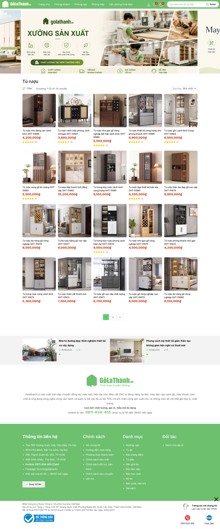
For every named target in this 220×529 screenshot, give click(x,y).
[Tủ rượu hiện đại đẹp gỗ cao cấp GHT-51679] (181, 167)
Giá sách (131, 488)
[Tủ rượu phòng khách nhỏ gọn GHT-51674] (181, 220)
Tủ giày (130, 459)
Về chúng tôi (93, 445)
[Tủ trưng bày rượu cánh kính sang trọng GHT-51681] (110, 167)
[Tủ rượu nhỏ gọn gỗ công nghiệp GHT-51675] (145, 220)
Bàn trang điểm (134, 454)
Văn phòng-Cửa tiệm (121, 4)
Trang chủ (44, 4)
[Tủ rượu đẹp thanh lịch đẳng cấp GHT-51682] (74, 167)
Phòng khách (62, 4)
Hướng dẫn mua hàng (98, 449)
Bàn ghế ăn (132, 464)
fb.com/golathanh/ (47, 469)
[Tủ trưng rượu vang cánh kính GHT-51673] (39, 274)
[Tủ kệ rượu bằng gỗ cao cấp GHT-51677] (74, 220)
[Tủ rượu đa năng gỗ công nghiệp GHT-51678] (39, 220)
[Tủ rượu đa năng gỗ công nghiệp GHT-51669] (181, 274)
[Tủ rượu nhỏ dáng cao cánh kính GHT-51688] (39, 110)
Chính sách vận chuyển (99, 473)
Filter (29, 88)
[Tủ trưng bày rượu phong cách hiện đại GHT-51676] (110, 220)
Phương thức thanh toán (100, 454)
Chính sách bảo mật (97, 459)
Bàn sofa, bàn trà (136, 483)
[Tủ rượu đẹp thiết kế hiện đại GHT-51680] (145, 167)
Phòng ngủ (81, 4)
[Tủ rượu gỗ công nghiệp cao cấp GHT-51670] (145, 274)
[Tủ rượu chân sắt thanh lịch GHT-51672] (74, 274)
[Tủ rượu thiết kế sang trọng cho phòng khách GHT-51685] (145, 110)
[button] (189, 88)
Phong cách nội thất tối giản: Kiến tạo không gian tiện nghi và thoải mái (168, 343)
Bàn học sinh (133, 473)
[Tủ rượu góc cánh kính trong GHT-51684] (181, 110)
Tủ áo (129, 449)
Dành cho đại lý (174, 445)
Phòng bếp (98, 4)
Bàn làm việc (133, 469)
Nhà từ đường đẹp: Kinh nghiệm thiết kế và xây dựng (82, 343)
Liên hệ (90, 478)
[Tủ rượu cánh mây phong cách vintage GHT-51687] (74, 110)
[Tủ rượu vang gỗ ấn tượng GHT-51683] (39, 167)
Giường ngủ (132, 445)
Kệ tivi (129, 478)
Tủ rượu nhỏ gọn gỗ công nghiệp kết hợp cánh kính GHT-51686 (109, 133)
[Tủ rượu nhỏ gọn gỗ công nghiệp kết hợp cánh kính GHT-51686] (110, 110)
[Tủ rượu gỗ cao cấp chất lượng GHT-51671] (110, 274)
